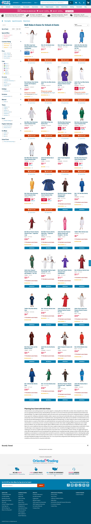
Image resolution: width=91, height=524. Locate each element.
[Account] (84, 2)
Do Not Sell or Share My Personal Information (61, 502)
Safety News (53, 500)
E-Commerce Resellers (56, 504)
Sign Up (41, 485)
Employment (35, 498)
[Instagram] (87, 485)
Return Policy (21, 502)
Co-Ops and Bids (5, 496)
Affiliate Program (36, 500)
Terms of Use (53, 496)
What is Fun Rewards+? (7, 510)
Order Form (20, 500)
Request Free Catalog (6, 500)
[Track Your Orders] (76, 2)
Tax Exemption (21, 512)
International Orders (22, 508)
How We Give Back (37, 496)
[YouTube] (83, 485)
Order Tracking (21, 498)
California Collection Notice (57, 498)
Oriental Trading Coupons (7, 504)
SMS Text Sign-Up (6, 508)
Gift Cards (4, 502)
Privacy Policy (54, 494)
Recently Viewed (7, 445)
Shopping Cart (21, 506)
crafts (50, 436)
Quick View (32, 63)
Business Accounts (6, 498)
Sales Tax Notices (22, 510)
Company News (36, 508)
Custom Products (79, 494)
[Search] (70, 2)
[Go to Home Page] (2, 21)
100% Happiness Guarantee (39, 504)
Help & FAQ (20, 496)
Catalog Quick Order (6, 494)
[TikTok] (80, 485)
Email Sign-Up (5, 506)
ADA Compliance (22, 513)
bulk (58, 412)
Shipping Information (23, 504)
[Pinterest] (76, 485)
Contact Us (20, 494)
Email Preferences (22, 515)
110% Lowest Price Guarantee (39, 502)
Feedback (90, 263)
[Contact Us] (80, 2)
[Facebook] (68, 485)
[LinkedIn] (72, 485)
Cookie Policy (54, 506)
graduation (41, 423)
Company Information (38, 494)
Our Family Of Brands (37, 506)
